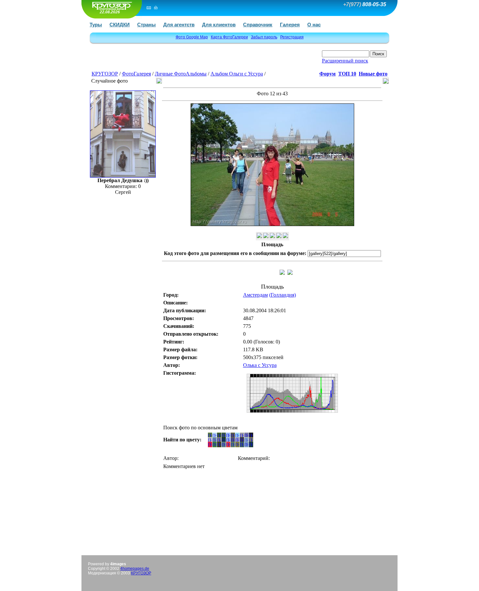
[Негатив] (272, 236)
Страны (146, 24)
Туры (96, 24)
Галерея (290, 24)
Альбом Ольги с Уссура (236, 73)
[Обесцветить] (266, 236)
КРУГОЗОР (105, 73)
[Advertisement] (168, 59)
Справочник (257, 24)
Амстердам (255, 295)
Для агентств (179, 24)
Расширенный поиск (345, 60)
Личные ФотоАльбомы (181, 73)
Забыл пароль (264, 37)
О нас (314, 24)
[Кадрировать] (279, 236)
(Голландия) (282, 295)
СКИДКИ (119, 24)
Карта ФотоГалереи (229, 37)
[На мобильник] (259, 236)
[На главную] (110, 5)
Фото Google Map (192, 37)
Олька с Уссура (260, 365)
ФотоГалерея (136, 73)
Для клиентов (219, 24)
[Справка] (285, 236)
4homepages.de (134, 568)
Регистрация (292, 37)
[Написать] (149, 7)
